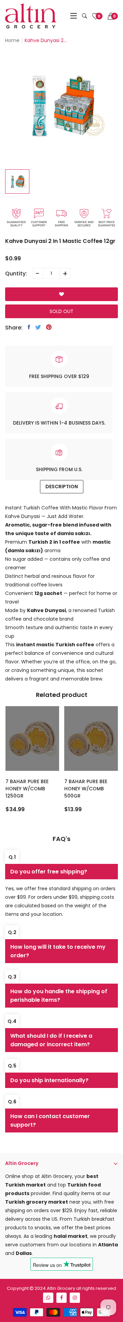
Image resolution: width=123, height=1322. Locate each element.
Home (12, 40)
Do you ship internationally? (49, 1080)
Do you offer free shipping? (48, 872)
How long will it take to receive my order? (58, 951)
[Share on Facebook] (29, 327)
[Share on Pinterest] (49, 327)
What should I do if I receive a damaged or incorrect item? (51, 1040)
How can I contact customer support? (50, 1120)
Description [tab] (61, 486)
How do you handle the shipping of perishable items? (58, 995)
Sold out (61, 311)
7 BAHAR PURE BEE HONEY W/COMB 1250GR (27, 788)
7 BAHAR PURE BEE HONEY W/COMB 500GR (85, 788)
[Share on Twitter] (38, 327)
